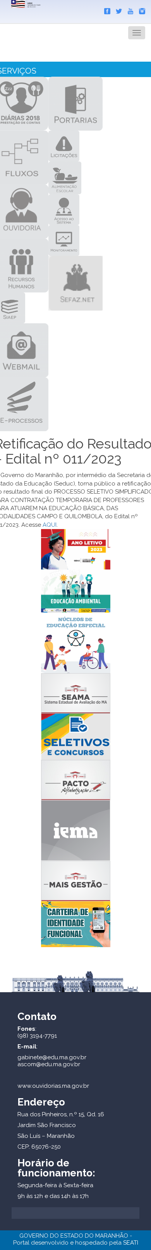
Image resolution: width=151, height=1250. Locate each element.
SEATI (130, 1242)
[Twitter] (117, 9)
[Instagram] (140, 9)
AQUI (50, 524)
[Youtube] (129, 9)
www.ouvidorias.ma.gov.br (53, 1085)
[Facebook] (105, 9)
